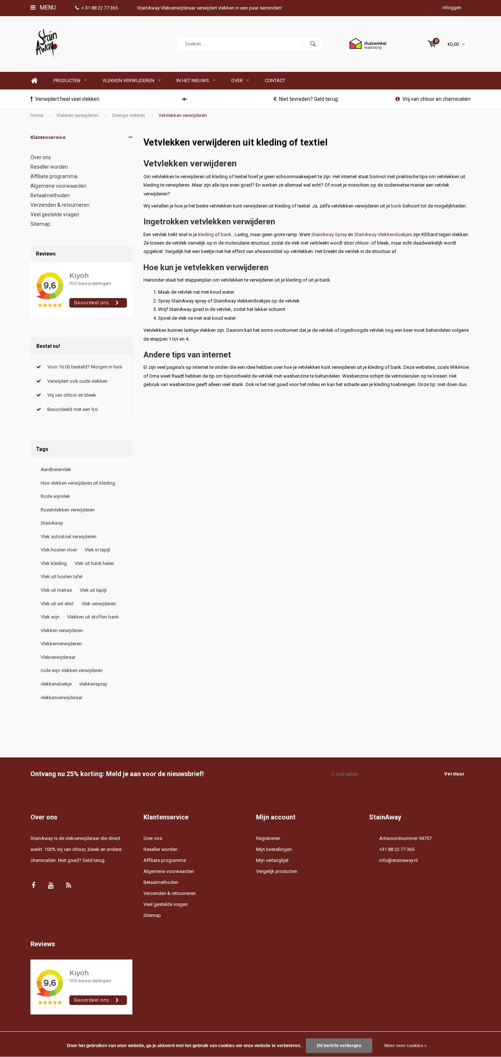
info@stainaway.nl (398, 860)
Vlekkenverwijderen (61, 643)
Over (237, 80)
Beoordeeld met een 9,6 (72, 409)
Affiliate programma (53, 176)
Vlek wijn (50, 617)
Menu (47, 7)
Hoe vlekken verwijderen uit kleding (78, 483)
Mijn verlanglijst (272, 860)
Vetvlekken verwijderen (182, 115)
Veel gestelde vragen (54, 214)
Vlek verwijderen (98, 603)
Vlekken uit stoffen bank (93, 617)
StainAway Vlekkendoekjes (383, 234)
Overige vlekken (128, 115)
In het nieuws (192, 80)
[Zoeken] (313, 44)
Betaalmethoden (50, 195)
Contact (275, 80)
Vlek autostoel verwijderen (68, 536)
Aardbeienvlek (56, 469)
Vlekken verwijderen (128, 80)
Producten (67, 80)
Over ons (40, 157)
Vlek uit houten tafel (62, 576)
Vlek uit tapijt (93, 590)
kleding (206, 234)
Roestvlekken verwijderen (68, 510)
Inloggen (452, 7)
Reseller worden (49, 167)
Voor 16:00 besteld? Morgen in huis (84, 367)
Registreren (268, 838)
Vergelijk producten (276, 871)
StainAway (52, 523)
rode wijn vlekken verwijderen (72, 670)
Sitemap (40, 224)
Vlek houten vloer (59, 550)
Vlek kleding (54, 563)
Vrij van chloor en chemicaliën (436, 99)
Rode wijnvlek (55, 496)
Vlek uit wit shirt (57, 603)
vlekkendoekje (56, 684)
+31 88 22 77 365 (396, 849)
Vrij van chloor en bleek (71, 395)
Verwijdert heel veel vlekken (67, 99)
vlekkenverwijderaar (62, 697)
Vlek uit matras (56, 590)
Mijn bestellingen (274, 849)
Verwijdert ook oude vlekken (77, 381)
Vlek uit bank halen (94, 563)
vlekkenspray (93, 684)
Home (34, 81)
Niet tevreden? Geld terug (308, 99)
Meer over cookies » (405, 1045)
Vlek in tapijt (97, 550)
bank (396, 206)
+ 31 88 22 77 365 (99, 8)
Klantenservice (48, 137)
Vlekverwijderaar (58, 657)
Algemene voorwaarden (58, 186)
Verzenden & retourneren (59, 205)
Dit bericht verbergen (339, 1045)
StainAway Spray (329, 234)
